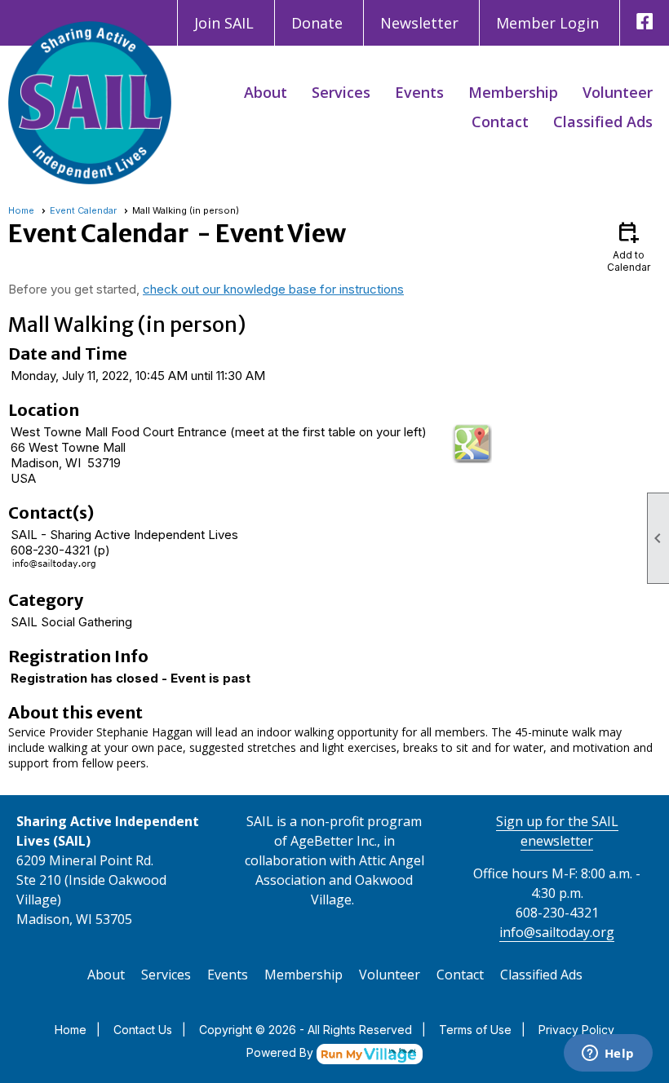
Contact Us (142, 1030)
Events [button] (419, 92)
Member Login (547, 23)
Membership (513, 92)
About (265, 92)
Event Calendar (83, 210)
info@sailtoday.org (556, 932)
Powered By (281, 1052)
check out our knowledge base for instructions (273, 289)
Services (341, 92)
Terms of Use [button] (475, 1030)
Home (21, 210)
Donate (317, 23)
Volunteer (618, 92)
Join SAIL (224, 23)
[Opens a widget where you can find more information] (608, 1054)
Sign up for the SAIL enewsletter (557, 831)
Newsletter (419, 23)
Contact (500, 121)
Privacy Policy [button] (576, 1030)
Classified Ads (603, 121)
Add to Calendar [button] (628, 246)
